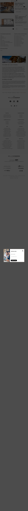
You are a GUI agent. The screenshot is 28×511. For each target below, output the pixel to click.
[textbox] (16, 256)
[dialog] (14, 255)
